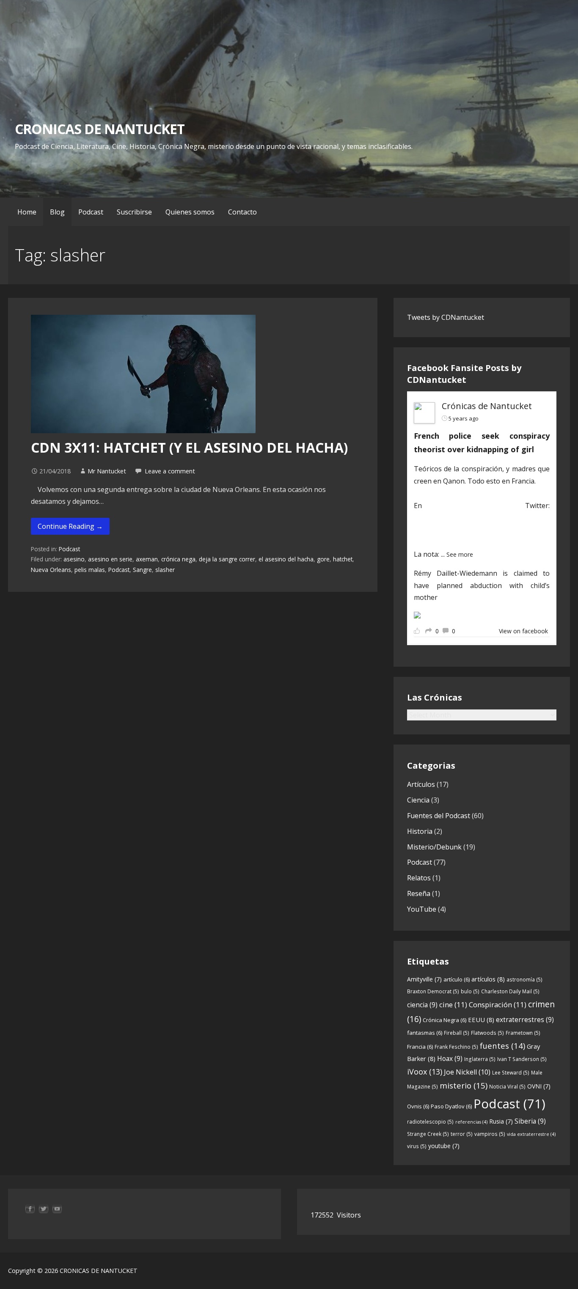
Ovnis (418, 1106)
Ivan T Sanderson (522, 1059)
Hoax (449, 1058)
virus (417, 1146)
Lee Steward (510, 1072)
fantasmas (424, 1032)
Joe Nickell (467, 1072)
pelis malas (89, 570)
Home (26, 212)
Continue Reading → (70, 526)
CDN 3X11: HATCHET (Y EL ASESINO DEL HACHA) (189, 447)
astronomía (524, 979)
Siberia (530, 1121)
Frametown (523, 1032)
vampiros (489, 1134)
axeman (147, 559)
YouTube (421, 909)
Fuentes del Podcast (438, 815)
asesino (74, 559)
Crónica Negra (444, 1020)
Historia (419, 831)
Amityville (424, 979)
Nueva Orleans (51, 570)
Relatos (419, 877)
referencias (471, 1122)
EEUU (481, 1019)
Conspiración (497, 1004)
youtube (444, 1146)
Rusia (501, 1121)
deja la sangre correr (227, 559)
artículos (488, 979)
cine (453, 1004)
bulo (470, 991)
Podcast (90, 212)
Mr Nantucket (107, 471)
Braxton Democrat (433, 991)
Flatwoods (487, 1032)
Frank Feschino (456, 1046)
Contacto (242, 212)
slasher (165, 570)
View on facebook (523, 631)
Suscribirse (134, 212)
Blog (57, 212)
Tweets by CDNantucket (445, 317)
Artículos (421, 784)
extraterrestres (525, 1019)
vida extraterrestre (531, 1134)
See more (459, 554)
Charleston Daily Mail (510, 991)
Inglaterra (479, 1059)
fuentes (502, 1045)
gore (323, 559)
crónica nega (178, 559)
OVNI (538, 1086)
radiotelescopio (430, 1121)
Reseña (418, 893)
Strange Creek (428, 1134)
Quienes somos (190, 212)
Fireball (456, 1032)
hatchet (342, 559)
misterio (463, 1085)
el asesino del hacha (286, 559)
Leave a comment (170, 471)
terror (462, 1134)
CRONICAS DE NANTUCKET (99, 129)
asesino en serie (110, 559)
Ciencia (418, 800)
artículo (456, 979)
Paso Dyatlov (451, 1106)
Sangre (142, 570)
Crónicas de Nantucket (487, 406)
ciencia (422, 1004)
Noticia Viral (507, 1086)
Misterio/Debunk (434, 847)
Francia (420, 1046)
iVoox (424, 1071)
